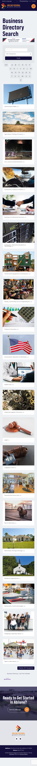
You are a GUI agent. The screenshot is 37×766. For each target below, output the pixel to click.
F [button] (29, 66)
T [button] (11, 77)
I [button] (17, 70)
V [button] (18, 77)
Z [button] (20, 81)
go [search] (19, 59)
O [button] (15, 73)
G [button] (10, 70)
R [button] (26, 73)
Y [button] (29, 77)
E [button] (26, 66)
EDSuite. (11, 755)
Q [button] (22, 73)
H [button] (14, 70)
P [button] (19, 73)
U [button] (15, 77)
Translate (34, 1)
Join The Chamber (24, 674)
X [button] (26, 77)
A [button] (12, 66)
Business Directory (12, 674)
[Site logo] (10, 6)
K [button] (23, 70)
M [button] (30, 70)
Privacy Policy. (24, 755)
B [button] (15, 66)
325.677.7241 (20, 751)
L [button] (27, 70)
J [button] (20, 70)
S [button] (29, 73)
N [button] (12, 73)
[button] (25, 669)
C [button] (19, 66)
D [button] (22, 66)
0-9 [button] (6, 66)
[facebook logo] (16, 739)
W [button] (22, 77)
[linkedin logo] (20, 739)
